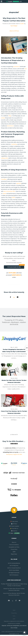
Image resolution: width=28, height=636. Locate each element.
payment (18, 183)
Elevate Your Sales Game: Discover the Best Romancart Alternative (14, 589)
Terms (14, 616)
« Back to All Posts (14, 31)
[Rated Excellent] (12, 1)
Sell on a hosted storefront (14, 568)
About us (14, 542)
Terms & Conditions (14, 544)
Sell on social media (14, 570)
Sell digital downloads (14, 572)
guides (22, 23)
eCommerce (10, 126)
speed (4, 193)
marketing (14, 144)
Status (14, 610)
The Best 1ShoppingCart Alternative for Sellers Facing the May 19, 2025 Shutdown (14, 584)
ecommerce (16, 66)
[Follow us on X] (12, 601)
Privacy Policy (14, 549)
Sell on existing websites (14, 563)
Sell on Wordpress (14, 575)
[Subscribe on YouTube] (19, 601)
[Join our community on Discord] (9, 601)
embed (3, 118)
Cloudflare (4, 179)
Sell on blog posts (14, 565)
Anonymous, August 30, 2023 (11, 454)
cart (25, 68)
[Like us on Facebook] (16, 601)
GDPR (13, 197)
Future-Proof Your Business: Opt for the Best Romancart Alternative (14, 594)
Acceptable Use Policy (14, 547)
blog (10, 116)
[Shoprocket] (14, 511)
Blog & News (14, 554)
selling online (4, 158)
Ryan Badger (14, 26)
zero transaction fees (9, 191)
